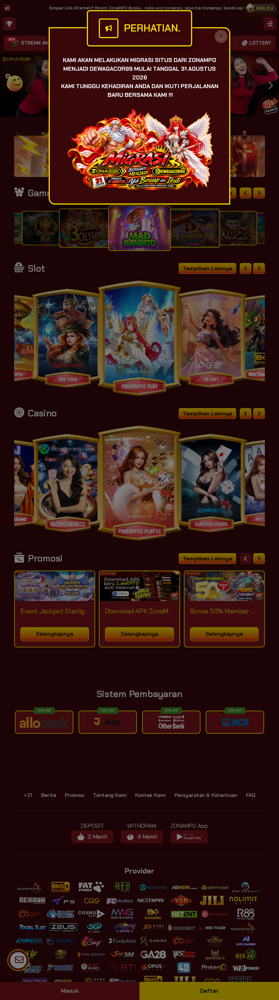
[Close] (221, 36)
